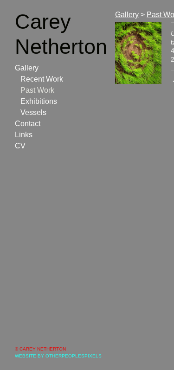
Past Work (37, 90)
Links (23, 135)
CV (20, 146)
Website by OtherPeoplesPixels (58, 355)
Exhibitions (38, 101)
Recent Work (41, 79)
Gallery (27, 68)
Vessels (33, 112)
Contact (27, 124)
